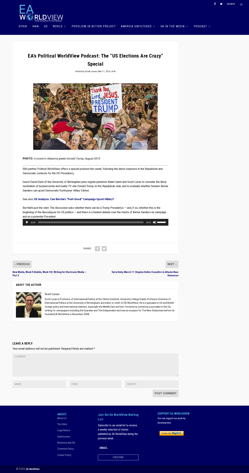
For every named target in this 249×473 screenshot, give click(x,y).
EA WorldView (32, 469)
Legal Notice (63, 430)
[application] (95, 222)
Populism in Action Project (94, 26)
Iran (35, 26)
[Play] (27, 222)
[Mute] (154, 222)
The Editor (62, 424)
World (58, 26)
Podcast (200, 26)
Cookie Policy (64, 455)
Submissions (63, 436)
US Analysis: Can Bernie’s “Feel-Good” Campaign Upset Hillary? (74, 199)
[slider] (162, 222)
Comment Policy (65, 448)
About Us (62, 418)
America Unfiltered (136, 26)
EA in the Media (173, 26)
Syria (23, 26)
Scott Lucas (91, 71)
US (46, 26)
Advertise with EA (66, 442)
